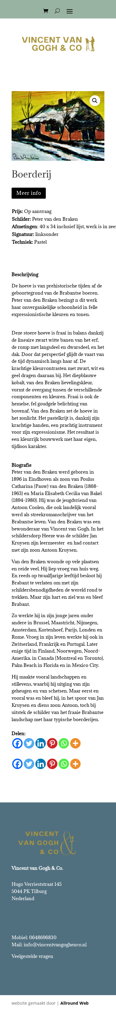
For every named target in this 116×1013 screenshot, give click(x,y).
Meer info (28, 193)
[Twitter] (29, 743)
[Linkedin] (40, 743)
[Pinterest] (52, 743)
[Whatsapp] (64, 743)
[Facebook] (17, 743)
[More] (75, 743)
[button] (95, 100)
